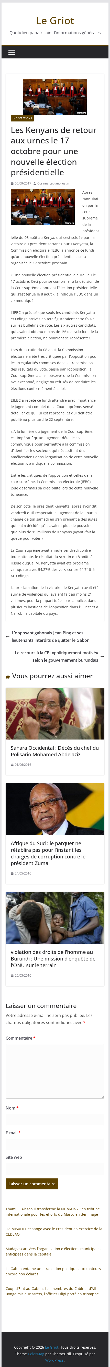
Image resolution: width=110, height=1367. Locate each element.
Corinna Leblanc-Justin (53, 183)
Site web (14, 1157)
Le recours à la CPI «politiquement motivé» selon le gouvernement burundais (56, 656)
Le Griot (55, 20)
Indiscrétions (22, 118)
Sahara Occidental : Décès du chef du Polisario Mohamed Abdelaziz (55, 751)
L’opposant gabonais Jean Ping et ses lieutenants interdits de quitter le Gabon (51, 636)
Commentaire (21, 1038)
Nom (12, 1108)
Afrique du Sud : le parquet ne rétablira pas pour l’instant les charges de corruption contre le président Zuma (48, 853)
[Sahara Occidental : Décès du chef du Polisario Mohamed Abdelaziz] (55, 691)
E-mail (13, 1133)
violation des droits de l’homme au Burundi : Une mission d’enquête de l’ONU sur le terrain (53, 959)
